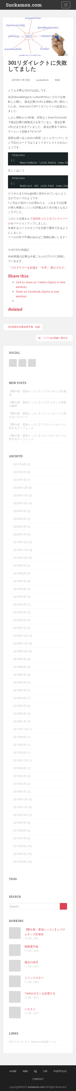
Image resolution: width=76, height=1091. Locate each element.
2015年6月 (19, 846)
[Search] (63, 906)
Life (45, 1071)
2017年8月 (19, 737)
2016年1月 (19, 791)
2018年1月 (19, 721)
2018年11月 (20, 643)
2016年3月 (19, 776)
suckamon (42, 80)
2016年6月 (19, 768)
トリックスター (34, 978)
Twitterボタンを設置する (40, 993)
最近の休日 (31, 962)
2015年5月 (19, 854)
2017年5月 (19, 745)
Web (57, 80)
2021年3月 (19, 472)
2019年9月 (19, 565)
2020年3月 (19, 519)
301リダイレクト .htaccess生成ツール (32, 1041)
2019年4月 (19, 604)
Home (13, 1071)
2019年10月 (20, 558)
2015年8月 (19, 830)
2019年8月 (19, 573)
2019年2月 (19, 620)
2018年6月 (19, 682)
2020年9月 (19, 511)
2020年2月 (19, 526)
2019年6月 (19, 589)
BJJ (35, 1071)
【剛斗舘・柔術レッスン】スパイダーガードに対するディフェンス (37, 437)
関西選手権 (31, 946)
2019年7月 (19, 581)
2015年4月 (19, 861)
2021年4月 (19, 464)
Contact (38, 1079)
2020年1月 (19, 534)
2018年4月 (19, 698)
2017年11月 (20, 729)
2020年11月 (20, 495)
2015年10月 (20, 815)
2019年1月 (19, 628)
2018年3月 (19, 706)
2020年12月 (20, 487)
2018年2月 (19, 713)
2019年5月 (19, 596)
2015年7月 (19, 838)
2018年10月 (20, 651)
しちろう (30, 1009)
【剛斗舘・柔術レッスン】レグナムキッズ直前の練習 (37, 404)
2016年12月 (20, 760)
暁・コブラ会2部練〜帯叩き (53, 338)
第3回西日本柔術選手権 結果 (24, 326)
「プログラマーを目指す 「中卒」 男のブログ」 (37, 267)
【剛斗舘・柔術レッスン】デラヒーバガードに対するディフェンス (37, 426)
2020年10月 (20, 503)
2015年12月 (20, 799)
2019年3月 (19, 612)
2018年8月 (19, 667)
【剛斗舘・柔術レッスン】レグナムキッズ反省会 (37, 392)
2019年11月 (20, 550)
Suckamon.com (24, 5)
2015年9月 (19, 822)
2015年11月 (20, 807)
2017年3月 (19, 752)
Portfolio (60, 1071)
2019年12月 (20, 542)
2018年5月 (19, 690)
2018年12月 (20, 635)
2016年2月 (19, 784)
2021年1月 (19, 480)
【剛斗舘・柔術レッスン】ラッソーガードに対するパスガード (37, 415)
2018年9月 (19, 659)
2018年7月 (19, 674)
